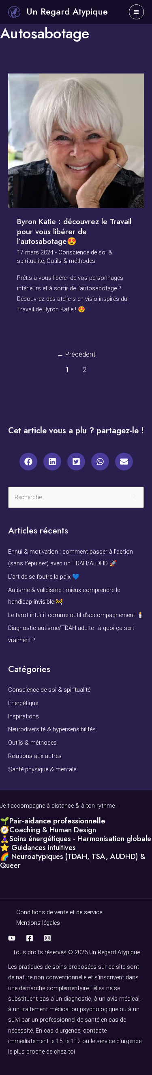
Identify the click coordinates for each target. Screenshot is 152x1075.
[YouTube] (11, 938)
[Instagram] (47, 938)
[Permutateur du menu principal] (136, 11)
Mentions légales (38, 922)
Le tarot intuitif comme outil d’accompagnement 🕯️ (76, 615)
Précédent (76, 354)
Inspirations (23, 716)
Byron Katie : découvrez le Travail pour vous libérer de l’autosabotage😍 (74, 231)
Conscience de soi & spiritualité (49, 689)
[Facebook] (29, 938)
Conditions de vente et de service (59, 912)
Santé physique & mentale (42, 769)
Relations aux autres (35, 756)
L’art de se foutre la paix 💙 (43, 576)
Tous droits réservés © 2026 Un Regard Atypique (76, 952)
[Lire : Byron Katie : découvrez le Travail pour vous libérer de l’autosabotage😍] (76, 140)
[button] (28, 461)
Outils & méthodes (71, 261)
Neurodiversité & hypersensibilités (52, 729)
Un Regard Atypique (67, 11)
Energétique (23, 703)
